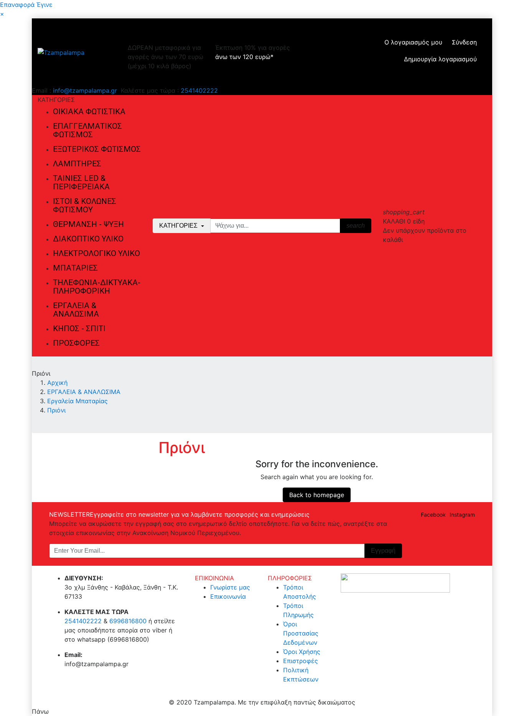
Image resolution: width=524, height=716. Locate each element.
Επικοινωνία (228, 596)
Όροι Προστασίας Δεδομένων (300, 633)
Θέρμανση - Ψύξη (88, 224)
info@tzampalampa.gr (85, 90)
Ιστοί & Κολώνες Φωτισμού (84, 205)
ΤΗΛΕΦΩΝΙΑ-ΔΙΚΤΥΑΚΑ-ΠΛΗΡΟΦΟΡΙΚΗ (96, 287)
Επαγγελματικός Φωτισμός (87, 130)
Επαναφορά (17, 4)
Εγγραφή (383, 550)
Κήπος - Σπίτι (79, 328)
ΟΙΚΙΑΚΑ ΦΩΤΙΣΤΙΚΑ (89, 111)
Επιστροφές (300, 661)
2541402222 (199, 90)
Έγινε (44, 4)
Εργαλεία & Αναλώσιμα (76, 310)
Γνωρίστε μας (230, 587)
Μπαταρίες (75, 268)
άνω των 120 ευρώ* (244, 57)
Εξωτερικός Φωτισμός (97, 149)
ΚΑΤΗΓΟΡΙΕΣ (179, 225)
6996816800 (128, 621)
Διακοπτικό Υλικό (88, 238)
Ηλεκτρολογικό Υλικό (96, 253)
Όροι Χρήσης (301, 651)
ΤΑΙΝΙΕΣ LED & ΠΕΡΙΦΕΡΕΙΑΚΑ (81, 182)
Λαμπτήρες (77, 163)
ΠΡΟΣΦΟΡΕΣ (76, 343)
